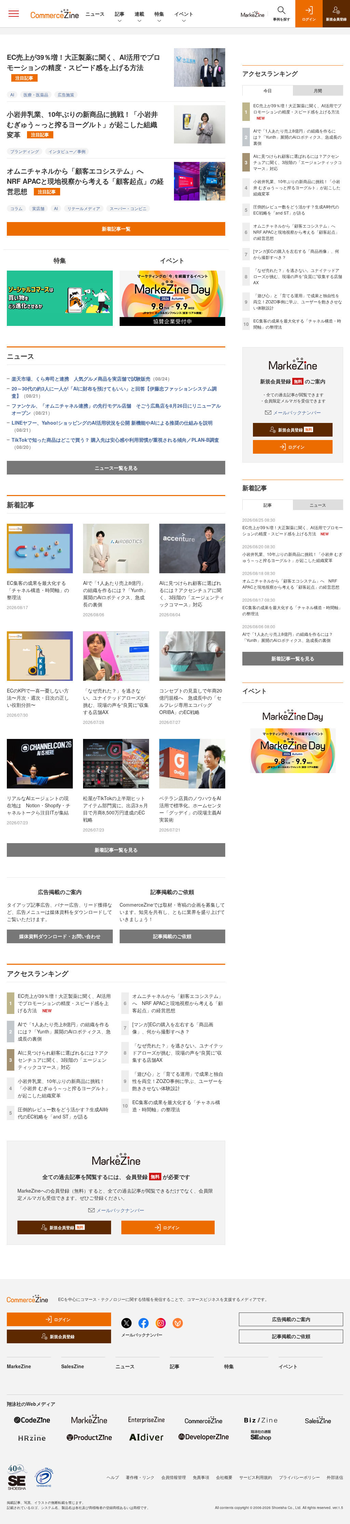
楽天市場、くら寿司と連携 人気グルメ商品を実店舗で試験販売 (92, 378)
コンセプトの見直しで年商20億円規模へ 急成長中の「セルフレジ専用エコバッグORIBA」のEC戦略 (190, 701)
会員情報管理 (173, 1477)
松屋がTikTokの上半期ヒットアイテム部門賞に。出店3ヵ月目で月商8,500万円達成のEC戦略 (115, 809)
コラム (16, 208)
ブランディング (24, 151)
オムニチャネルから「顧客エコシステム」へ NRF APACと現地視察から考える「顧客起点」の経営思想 (85, 181)
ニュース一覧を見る (116, 467)
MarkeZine (19, 1366)
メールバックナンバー (120, 1210)
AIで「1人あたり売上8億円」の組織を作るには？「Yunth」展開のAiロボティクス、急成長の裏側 (115, 593)
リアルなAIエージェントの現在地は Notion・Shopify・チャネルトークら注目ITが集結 (38, 805)
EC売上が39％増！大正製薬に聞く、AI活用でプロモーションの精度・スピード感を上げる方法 (83, 66)
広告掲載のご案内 (291, 1319)
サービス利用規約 (255, 1477)
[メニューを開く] (13, 13)
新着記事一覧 (116, 228)
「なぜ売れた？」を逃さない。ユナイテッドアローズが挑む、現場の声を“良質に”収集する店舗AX (116, 701)
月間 (318, 90)
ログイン (171, 1227)
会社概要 (224, 1477)
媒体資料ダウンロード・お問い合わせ (59, 936)
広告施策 (66, 94)
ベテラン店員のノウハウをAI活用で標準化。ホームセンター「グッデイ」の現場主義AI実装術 (190, 809)
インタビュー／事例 (67, 151)
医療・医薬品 (36, 94)
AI (12, 94)
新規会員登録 (66, 1227)
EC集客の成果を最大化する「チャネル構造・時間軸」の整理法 (38, 590)
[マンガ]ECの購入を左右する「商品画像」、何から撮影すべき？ (172, 1028)
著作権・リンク (140, 1477)
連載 (139, 13)
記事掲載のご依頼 (172, 936)
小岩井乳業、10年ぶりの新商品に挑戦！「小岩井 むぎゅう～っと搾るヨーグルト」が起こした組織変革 (82, 124)
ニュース (95, 13)
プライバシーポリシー (299, 1477)
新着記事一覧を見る (116, 849)
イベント (183, 13)
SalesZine (72, 1366)
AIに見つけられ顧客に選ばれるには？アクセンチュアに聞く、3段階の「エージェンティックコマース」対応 (191, 593)
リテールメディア (83, 208)
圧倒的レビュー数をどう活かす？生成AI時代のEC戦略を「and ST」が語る (63, 1113)
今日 (268, 90)
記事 (119, 13)
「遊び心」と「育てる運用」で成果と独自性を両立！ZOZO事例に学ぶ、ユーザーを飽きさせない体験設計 (177, 1080)
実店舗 (38, 208)
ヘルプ (113, 1477)
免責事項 (201, 1477)
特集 (159, 13)
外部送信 (335, 1477)
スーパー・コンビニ (128, 208)
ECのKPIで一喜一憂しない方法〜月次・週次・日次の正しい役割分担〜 (38, 697)
